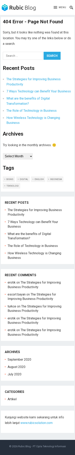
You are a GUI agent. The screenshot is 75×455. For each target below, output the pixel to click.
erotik (12, 282)
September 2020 (19, 359)
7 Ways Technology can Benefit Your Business (38, 91)
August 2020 (16, 367)
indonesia (56, 179)
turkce (12, 306)
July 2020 (14, 374)
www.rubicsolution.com (36, 423)
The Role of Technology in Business (31, 111)
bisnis (9, 179)
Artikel (12, 399)
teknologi (12, 186)
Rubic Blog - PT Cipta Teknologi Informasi (42, 446)
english (39, 179)
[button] (60, 8)
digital (24, 179)
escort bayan (17, 294)
